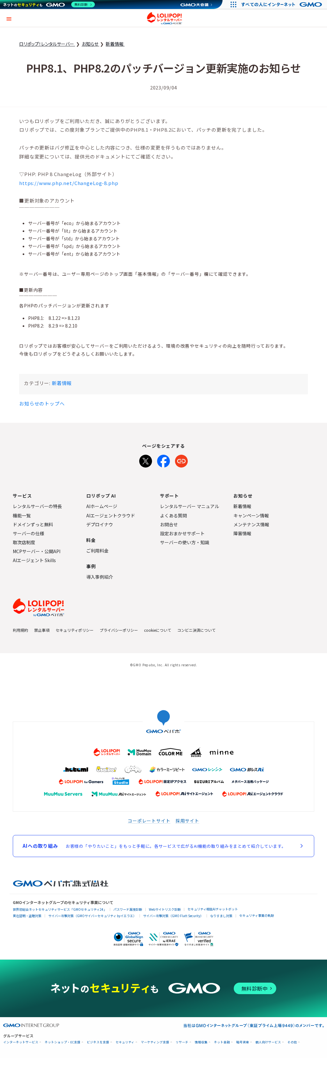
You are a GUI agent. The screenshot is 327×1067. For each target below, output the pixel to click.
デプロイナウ (99, 524)
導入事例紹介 (99, 577)
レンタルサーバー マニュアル (189, 506)
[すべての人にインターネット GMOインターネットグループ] (282, 4)
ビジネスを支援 (98, 1042)
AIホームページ (101, 506)
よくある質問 (173, 515)
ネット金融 (222, 1042)
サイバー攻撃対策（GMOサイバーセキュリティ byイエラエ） (92, 915)
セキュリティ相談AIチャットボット (212, 909)
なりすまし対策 (221, 915)
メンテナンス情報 (251, 524)
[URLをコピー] (181, 460)
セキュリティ (125, 1042)
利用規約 (20, 630)
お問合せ (169, 524)
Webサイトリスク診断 (165, 909)
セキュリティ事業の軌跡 (256, 915)
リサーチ (182, 1042)
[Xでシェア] (145, 460)
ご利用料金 (97, 550)
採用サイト (187, 820)
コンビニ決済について (196, 630)
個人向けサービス (268, 1042)
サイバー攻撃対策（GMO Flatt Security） (173, 915)
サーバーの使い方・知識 (184, 542)
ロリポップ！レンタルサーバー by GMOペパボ (164, 18)
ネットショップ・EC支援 (62, 1042)
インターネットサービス (20, 1042)
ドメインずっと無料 (33, 524)
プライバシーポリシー (119, 630)
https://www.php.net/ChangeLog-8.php (68, 183)
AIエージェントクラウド (110, 515)
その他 (292, 1042)
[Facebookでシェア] (163, 460)
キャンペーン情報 (251, 515)
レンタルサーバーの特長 (37, 506)
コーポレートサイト (149, 820)
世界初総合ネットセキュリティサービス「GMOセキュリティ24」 (60, 909)
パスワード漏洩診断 (127, 909)
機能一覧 (22, 515)
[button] (9, 18)
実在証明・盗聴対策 (27, 915)
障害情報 (242, 533)
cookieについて (157, 630)
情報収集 (201, 1042)
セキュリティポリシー (75, 630)
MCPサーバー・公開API (36, 551)
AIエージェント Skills (34, 560)
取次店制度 (24, 542)
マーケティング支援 (155, 1042)
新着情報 (62, 383)
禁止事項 (41, 630)
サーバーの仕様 (28, 533)
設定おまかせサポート (182, 533)
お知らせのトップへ (42, 403)
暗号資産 (242, 1042)
